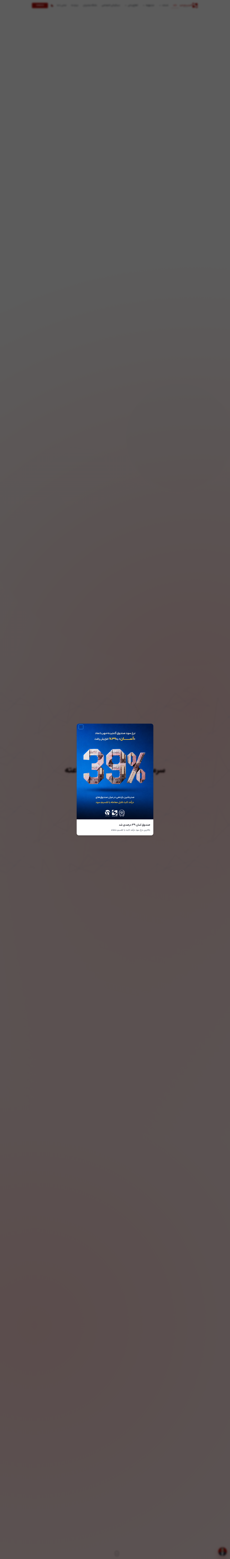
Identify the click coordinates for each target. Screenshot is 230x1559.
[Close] (81, 727)
